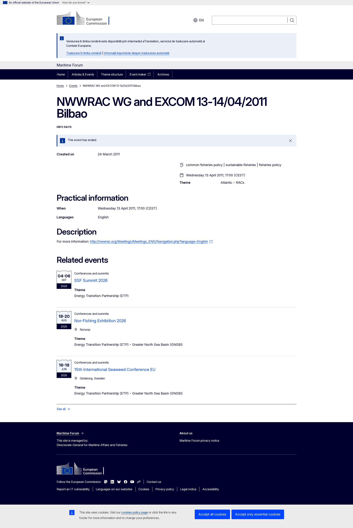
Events (73, 85)
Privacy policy (164, 489)
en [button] (201, 20)
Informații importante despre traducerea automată (136, 53)
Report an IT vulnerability (73, 489)
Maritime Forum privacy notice (199, 440)
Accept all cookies (212, 514)
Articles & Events (83, 74)
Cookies (143, 489)
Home (61, 74)
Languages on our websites (114, 489)
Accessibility (210, 489)
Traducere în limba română (83, 53)
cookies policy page (134, 512)
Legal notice (188, 489)
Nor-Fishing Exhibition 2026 (100, 320)
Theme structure (112, 74)
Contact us (154, 482)
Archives (163, 74)
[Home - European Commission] (86, 18)
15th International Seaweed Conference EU (115, 369)
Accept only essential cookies (257, 514)
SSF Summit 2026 (91, 280)
